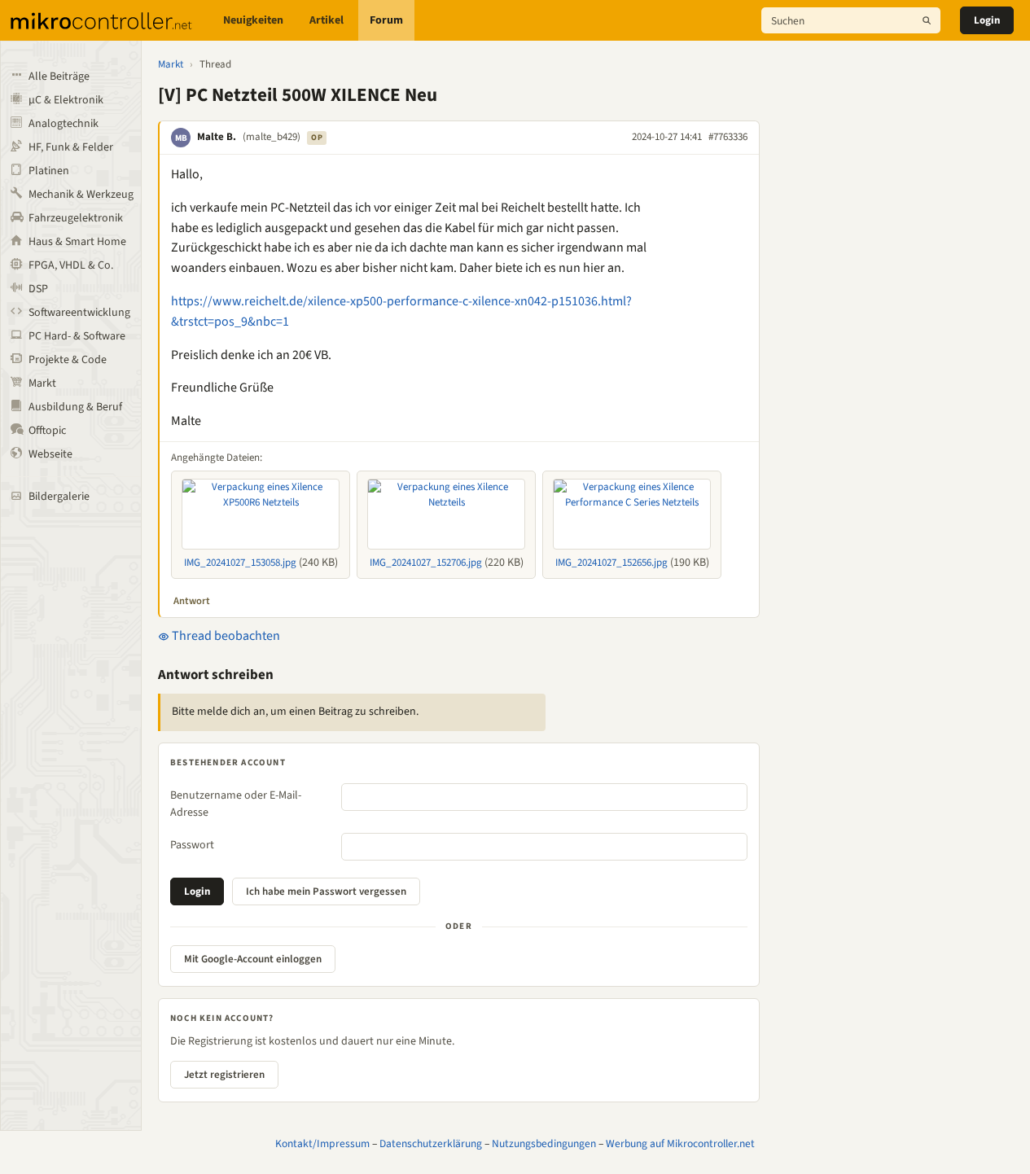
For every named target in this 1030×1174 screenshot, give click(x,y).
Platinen (48, 171)
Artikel (326, 20)
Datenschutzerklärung (430, 1143)
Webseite (50, 454)
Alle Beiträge (59, 76)
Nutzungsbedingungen (544, 1143)
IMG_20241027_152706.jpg (426, 562)
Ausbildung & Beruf (75, 407)
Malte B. (216, 136)
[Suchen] (926, 20)
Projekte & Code (67, 360)
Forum (386, 20)
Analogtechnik (63, 124)
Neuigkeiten (253, 20)
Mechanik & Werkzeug (81, 194)
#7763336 (727, 136)
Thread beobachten (224, 636)
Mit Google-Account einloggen (253, 959)
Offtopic (47, 431)
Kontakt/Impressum (322, 1143)
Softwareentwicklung (79, 312)
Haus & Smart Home (77, 242)
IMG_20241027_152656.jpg (611, 562)
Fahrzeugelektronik (75, 218)
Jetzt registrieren (224, 1074)
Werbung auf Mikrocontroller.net (680, 1143)
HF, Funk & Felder (70, 147)
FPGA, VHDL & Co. (70, 265)
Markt (42, 383)
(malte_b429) (271, 136)
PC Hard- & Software (76, 336)
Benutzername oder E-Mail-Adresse (235, 804)
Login (987, 20)
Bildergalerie (59, 496)
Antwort (191, 601)
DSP (38, 289)
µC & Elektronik (65, 100)
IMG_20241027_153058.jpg (240, 562)
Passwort (192, 845)
